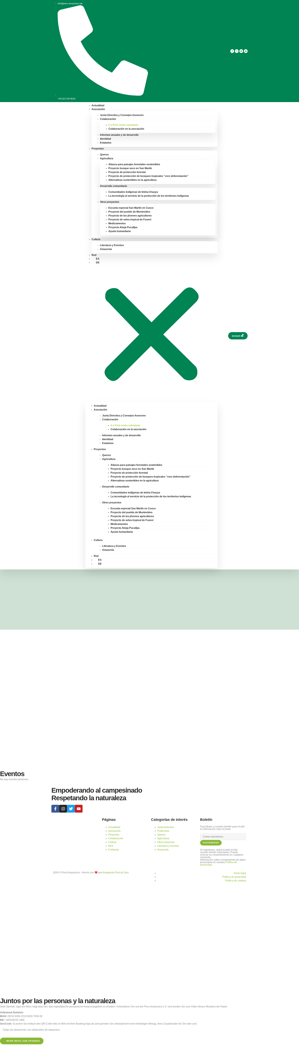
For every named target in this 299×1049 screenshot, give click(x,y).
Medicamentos (117, 223)
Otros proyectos (109, 202)
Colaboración (108, 119)
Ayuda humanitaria (119, 231)
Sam (126, 872)
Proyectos (98, 148)
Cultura (96, 239)
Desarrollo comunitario (113, 186)
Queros (104, 154)
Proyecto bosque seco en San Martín (130, 168)
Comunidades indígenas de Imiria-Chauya (133, 192)
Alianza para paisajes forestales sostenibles (134, 164)
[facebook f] (232, 51)
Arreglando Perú (111, 872)
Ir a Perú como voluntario (123, 125)
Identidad (105, 138)
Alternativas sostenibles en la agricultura (132, 180)
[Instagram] (237, 51)
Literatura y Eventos (112, 245)
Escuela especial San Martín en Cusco (131, 207)
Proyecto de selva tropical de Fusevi (129, 219)
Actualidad (100, 405)
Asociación (98, 109)
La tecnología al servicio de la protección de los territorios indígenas (148, 195)
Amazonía (106, 249)
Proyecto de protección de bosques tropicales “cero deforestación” (148, 176)
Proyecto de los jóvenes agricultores (130, 215)
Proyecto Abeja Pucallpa (122, 227)
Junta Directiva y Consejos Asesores (122, 115)
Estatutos (105, 142)
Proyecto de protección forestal (127, 172)
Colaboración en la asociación (126, 128)
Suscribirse (211, 843)
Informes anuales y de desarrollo (119, 135)
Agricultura (106, 158)
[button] (151, 333)
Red (96, 556)
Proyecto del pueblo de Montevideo (129, 211)
